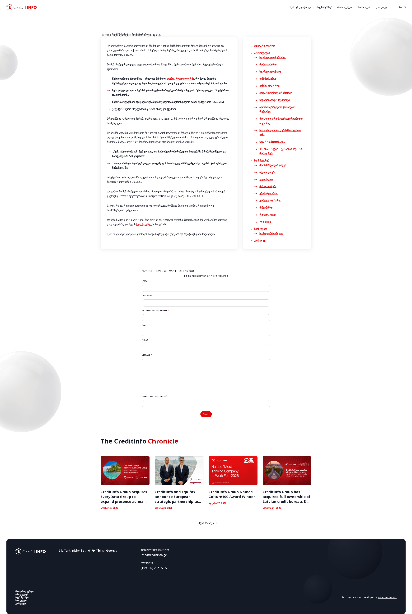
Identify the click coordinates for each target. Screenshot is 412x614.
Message (147, 355)
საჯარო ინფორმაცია (272, 142)
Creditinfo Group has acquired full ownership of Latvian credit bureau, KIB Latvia (286, 499)
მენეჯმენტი (265, 207)
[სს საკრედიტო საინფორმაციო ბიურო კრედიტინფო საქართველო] (21, 7)
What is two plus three (154, 396)
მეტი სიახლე (206, 523)
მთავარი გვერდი (264, 46)
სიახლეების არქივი (271, 233)
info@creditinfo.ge (154, 555)
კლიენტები (266, 179)
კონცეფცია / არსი (270, 200)
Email (145, 325)
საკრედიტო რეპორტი (272, 57)
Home (105, 35)
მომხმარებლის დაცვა (272, 165)
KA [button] (400, 7)
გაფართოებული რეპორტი (275, 93)
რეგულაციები (267, 214)
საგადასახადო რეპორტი (274, 100)
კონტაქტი (382, 7)
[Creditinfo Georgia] (30, 551)
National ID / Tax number (155, 310)
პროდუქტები (345, 7)
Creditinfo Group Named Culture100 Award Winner (232, 494)
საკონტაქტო (144, 224)
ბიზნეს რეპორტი (269, 86)
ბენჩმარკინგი (267, 78)
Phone (145, 340)
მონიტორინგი (267, 64)
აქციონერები (267, 172)
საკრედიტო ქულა (270, 71)
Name (145, 280)
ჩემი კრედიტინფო (301, 7)
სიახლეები (364, 7)
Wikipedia (265, 222)
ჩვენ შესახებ (324, 7)
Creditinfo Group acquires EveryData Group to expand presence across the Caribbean (124, 499)
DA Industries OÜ (387, 597)
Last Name (148, 295)
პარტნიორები (267, 186)
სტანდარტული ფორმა (180, 78)
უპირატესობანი (268, 193)
